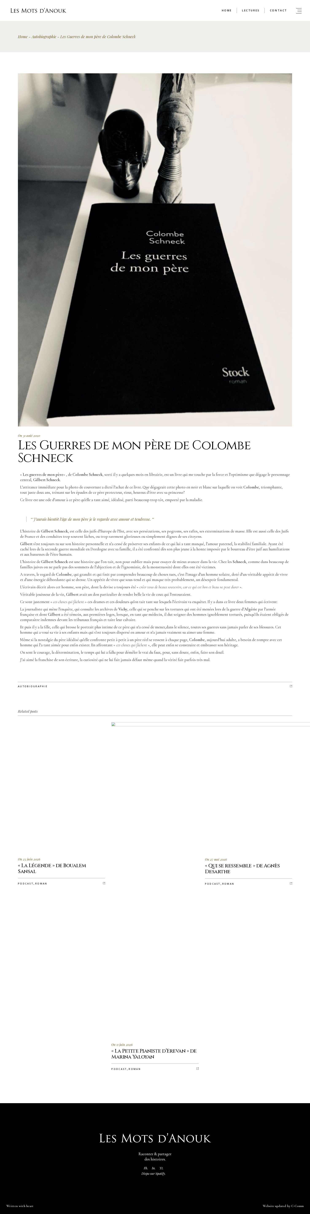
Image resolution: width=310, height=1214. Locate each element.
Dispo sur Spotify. (154, 1173)
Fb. (146, 1168)
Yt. (161, 1168)
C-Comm (297, 1206)
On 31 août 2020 (29, 435)
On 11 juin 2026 (122, 1044)
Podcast (25, 883)
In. (154, 1168)
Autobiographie (44, 36)
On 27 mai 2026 (216, 859)
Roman (41, 883)
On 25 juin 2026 (29, 859)
